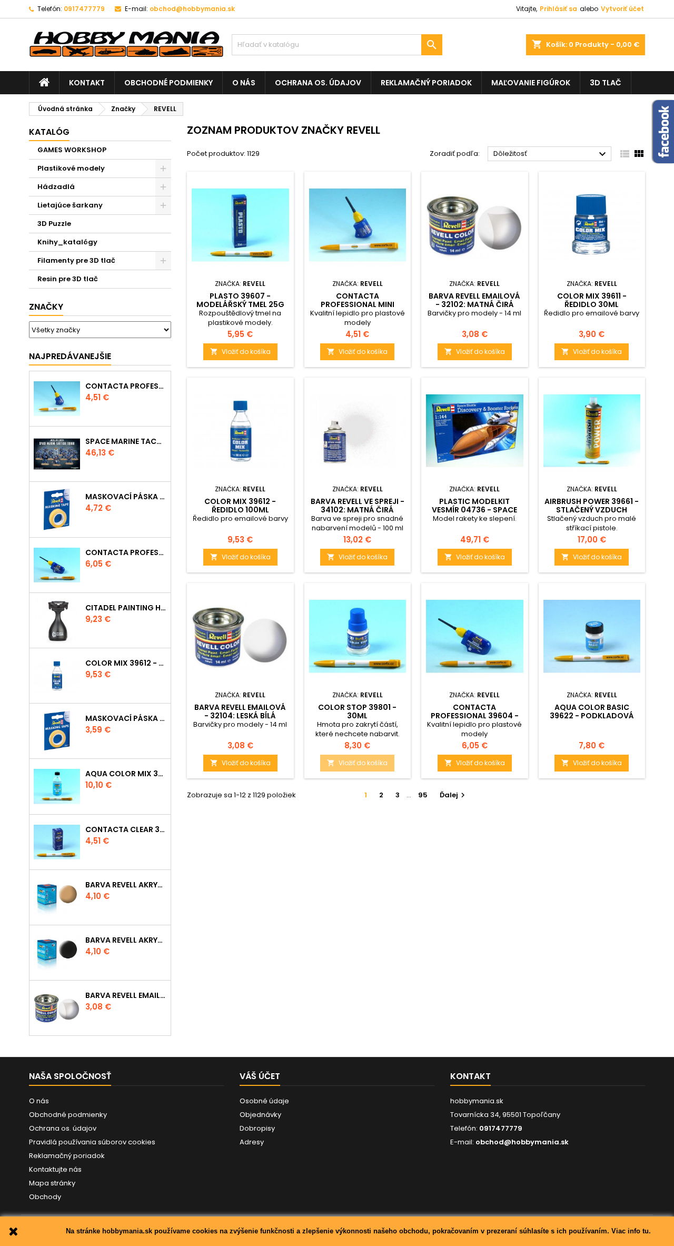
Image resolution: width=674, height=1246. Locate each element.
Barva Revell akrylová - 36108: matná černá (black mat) (125, 940)
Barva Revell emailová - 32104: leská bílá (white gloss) (240, 715)
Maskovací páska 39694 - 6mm (125, 718)
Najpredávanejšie (70, 356)
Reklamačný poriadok (426, 82)
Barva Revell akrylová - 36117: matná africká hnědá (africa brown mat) (125, 885)
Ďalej (454, 795)
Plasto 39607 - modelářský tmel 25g (240, 300)
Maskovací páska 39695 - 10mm (125, 496)
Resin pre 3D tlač (67, 279)
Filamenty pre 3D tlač (76, 260)
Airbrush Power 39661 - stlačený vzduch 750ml (591, 509)
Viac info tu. (631, 1231)
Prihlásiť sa (558, 8)
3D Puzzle (54, 224)
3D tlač (605, 82)
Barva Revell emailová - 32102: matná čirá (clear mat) (125, 995)
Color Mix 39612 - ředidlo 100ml (125, 663)
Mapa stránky (52, 1183)
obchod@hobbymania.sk (192, 8)
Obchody (45, 1197)
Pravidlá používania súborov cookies (92, 1142)
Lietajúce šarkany (70, 205)
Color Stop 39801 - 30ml (357, 711)
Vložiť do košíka (240, 351)
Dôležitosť (551, 154)
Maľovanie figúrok (530, 82)
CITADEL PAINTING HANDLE (125, 608)
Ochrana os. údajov (318, 82)
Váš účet (260, 1076)
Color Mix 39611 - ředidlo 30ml (592, 300)
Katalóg (49, 132)
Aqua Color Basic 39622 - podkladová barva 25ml (592, 715)
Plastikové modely (71, 168)
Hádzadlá (56, 187)
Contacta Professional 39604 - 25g (125, 552)
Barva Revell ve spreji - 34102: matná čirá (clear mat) (357, 509)
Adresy (252, 1142)
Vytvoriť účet (622, 8)
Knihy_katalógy (67, 242)
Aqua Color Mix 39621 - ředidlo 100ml (125, 773)
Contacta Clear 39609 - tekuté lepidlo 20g (125, 829)
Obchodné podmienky (168, 82)
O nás (243, 82)
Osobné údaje (264, 1101)
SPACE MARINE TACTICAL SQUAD (125, 441)
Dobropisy (257, 1128)
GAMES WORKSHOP (71, 150)
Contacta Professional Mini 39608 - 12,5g (125, 386)
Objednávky (260, 1115)
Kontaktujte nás (55, 1169)
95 (423, 795)
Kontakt (87, 82)
